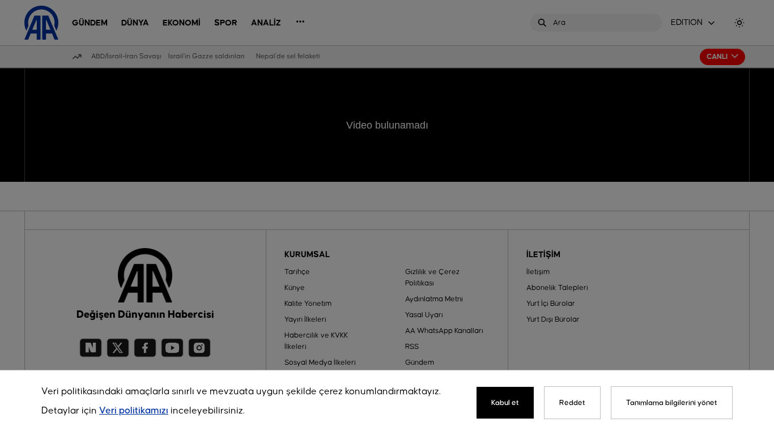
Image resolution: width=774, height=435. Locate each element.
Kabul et (505, 403)
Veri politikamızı (133, 411)
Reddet (572, 403)
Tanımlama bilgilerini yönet (671, 403)
